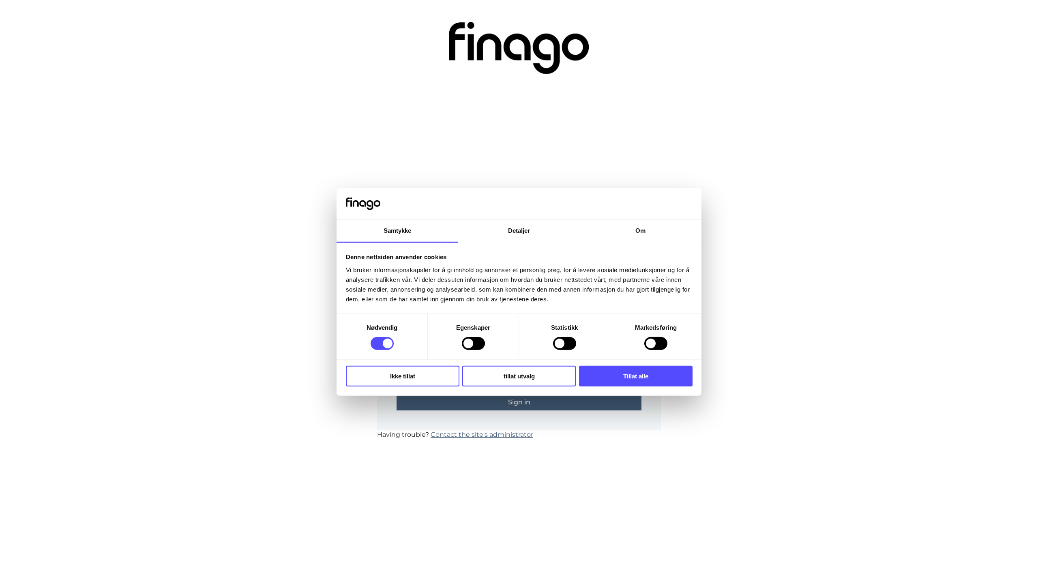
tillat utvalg (519, 375)
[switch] (473, 343)
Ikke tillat (402, 375)
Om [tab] (640, 230)
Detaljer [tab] (519, 230)
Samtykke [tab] (398, 230)
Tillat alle (635, 375)
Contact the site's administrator (482, 434)
